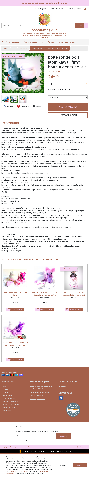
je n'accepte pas (61, 465)
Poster (38, 106)
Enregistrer (24, 106)
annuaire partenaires (9, 407)
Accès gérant (82, 447)
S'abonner (63, 436)
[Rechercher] (20, 25)
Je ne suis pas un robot (27, 440)
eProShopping (42, 451)
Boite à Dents (54, 71)
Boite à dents (23, 48)
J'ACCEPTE (80, 465)
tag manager (6, 410)
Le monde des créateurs (10, 404)
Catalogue (5, 389)
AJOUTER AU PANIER (68, 107)
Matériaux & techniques (10, 401)
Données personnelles (37, 399)
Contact (78, 9)
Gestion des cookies (36, 396)
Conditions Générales (9, 398)
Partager (10, 106)
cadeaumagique (7, 395)
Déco (14, 48)
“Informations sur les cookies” (19, 471)
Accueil (6, 48)
